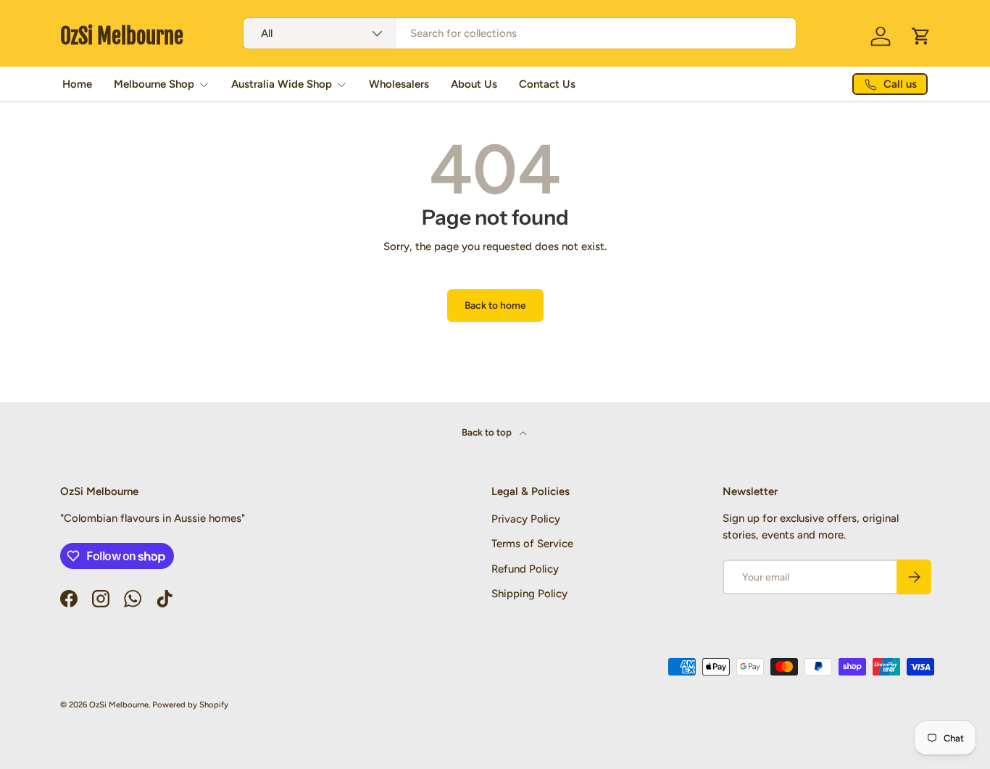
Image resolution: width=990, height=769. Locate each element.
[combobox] (520, 33)
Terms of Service (532, 543)
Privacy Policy (525, 518)
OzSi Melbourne (119, 704)
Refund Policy (525, 568)
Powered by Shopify (190, 704)
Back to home (495, 305)
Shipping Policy (529, 593)
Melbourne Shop (154, 84)
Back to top (488, 432)
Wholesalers (399, 84)
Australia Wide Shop (281, 84)
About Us (474, 84)
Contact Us (547, 84)
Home (77, 84)
